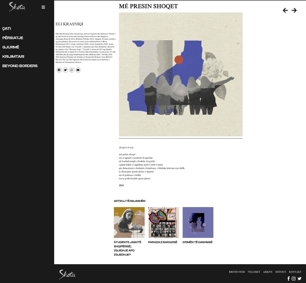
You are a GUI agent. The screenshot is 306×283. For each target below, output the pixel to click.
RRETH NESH (237, 272)
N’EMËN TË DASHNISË (198, 242)
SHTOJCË (280, 272)
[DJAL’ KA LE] (287, 10)
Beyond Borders (20, 66)
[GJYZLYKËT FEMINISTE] (296, 10)
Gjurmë (10, 47)
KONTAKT (295, 272)
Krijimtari (13, 56)
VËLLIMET (254, 272)
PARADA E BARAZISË (162, 242)
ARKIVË (268, 272)
